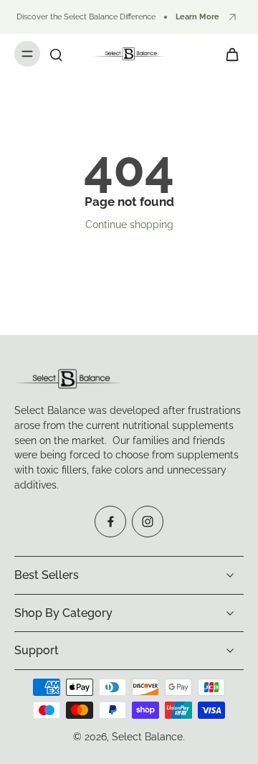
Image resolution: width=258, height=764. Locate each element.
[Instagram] (147, 521)
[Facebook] (110, 521)
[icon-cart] (228, 53)
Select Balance (147, 736)
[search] (56, 53)
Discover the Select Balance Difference (86, 17)
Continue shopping (129, 224)
